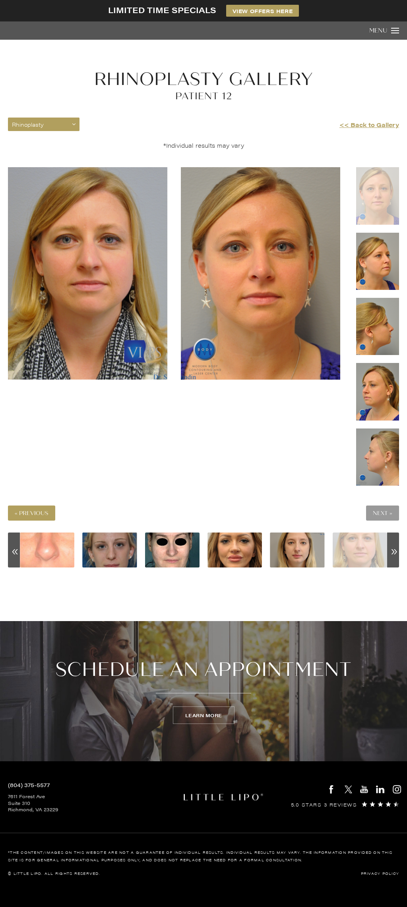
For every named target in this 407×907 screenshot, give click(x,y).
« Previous (31, 513)
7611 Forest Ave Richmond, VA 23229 (33, 803)
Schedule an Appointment (203, 670)
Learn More (203, 715)
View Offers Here (263, 11)
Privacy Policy (380, 873)
